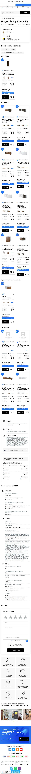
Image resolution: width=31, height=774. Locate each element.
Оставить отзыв (15, 650)
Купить (6, 96)
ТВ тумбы (20, 52)
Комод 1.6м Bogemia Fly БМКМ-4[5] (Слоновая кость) (19, 254)
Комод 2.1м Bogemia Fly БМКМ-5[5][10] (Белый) (8, 121)
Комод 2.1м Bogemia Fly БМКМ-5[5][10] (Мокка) (8, 125)
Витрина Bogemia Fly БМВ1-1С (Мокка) (8, 77)
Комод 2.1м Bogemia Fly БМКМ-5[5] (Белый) (23, 121)
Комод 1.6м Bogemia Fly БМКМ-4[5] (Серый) (23, 254)
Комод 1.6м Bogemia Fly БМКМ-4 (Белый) (7, 206)
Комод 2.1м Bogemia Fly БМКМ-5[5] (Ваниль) (19, 125)
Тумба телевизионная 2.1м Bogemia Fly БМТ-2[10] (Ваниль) (4, 350)
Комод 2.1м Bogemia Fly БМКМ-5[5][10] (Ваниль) (4, 125)
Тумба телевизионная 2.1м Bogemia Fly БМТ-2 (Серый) (4, 393)
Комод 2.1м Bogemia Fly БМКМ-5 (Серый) (19, 167)
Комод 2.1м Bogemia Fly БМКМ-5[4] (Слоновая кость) (4, 168)
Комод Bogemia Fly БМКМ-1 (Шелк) (4, 252)
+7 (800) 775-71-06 (22, 764)
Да (23, 4)
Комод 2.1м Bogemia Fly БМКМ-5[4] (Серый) (8, 168)
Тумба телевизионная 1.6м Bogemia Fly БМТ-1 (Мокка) (23, 393)
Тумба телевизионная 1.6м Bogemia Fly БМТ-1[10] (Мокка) (23, 350)
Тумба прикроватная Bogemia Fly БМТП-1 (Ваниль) (8, 302)
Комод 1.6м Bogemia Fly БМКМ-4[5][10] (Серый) (19, 211)
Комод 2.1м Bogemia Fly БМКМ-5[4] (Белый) (8, 163)
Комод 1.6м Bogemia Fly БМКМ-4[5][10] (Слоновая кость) (23, 211)
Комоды (13, 49)
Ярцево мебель (24, 478)
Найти (25, 12)
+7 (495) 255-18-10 (7, 764)
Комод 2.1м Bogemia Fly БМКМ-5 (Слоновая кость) (23, 167)
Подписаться (24, 739)
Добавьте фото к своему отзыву (17, 645)
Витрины (4, 49)
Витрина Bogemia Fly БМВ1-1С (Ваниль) (4, 77)
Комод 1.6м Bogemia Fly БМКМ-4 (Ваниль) (4, 211)
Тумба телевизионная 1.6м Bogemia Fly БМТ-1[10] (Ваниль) (19, 350)
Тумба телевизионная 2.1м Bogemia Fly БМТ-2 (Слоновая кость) (8, 393)
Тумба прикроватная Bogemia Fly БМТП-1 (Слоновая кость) (4, 302)
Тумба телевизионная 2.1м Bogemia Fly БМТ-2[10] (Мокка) (8, 350)
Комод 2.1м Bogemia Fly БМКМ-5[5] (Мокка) (23, 125)
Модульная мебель (8, 18)
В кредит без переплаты (16, 450)
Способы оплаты (15, 753)
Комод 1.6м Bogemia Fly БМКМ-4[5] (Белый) (22, 249)
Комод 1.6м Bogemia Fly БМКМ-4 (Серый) (8, 211)
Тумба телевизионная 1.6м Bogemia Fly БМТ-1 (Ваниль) (19, 393)
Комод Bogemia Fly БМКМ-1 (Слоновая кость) (8, 252)
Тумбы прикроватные (8, 52)
